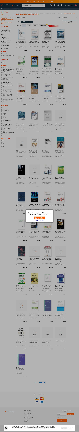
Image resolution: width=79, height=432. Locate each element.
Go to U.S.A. (39, 218)
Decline (70, 428)
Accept (63, 428)
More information (45, 428)
